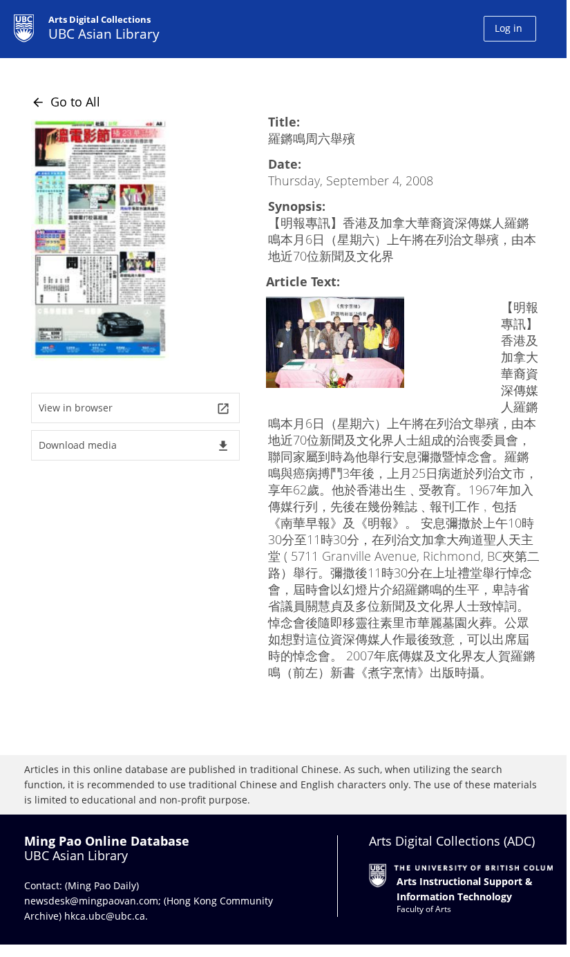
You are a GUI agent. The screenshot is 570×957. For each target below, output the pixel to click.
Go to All (65, 101)
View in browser (134, 408)
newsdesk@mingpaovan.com (91, 900)
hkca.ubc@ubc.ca (104, 915)
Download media (134, 445)
